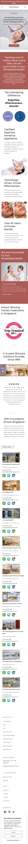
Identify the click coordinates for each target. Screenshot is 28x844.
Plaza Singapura (7, 746)
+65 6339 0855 (8, 667)
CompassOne (7, 721)
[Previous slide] (10, 413)
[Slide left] (10, 300)
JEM (4, 725)
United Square (7, 749)
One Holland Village (8, 735)
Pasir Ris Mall (6, 742)
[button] (2, 7)
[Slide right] (17, 300)
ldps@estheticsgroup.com (9, 669)
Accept (13, 832)
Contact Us (6, 801)
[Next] (26, 31)
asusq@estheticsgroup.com (10, 697)
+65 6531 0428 (7, 581)
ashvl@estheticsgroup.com (9, 583)
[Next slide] (17, 413)
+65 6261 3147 (7, 553)
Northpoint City (7, 732)
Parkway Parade (7, 739)
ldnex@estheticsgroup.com (10, 527)
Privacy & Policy (7, 777)
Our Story (6, 790)
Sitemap (5, 780)
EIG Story (5, 794)
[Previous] (2, 31)
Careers (5, 797)
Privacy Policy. (8, 828)
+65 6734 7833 (8, 498)
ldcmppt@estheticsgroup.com (10, 472)
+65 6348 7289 (8, 609)
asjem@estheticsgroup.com (10, 500)
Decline (13, 836)
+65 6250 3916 (7, 695)
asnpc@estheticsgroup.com (10, 555)
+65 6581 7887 (7, 639)
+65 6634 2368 (8, 526)
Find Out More (6, 294)
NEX (4, 728)
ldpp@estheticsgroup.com (9, 611)
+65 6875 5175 (7, 470)
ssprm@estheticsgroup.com (10, 641)
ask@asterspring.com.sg (10, 766)
